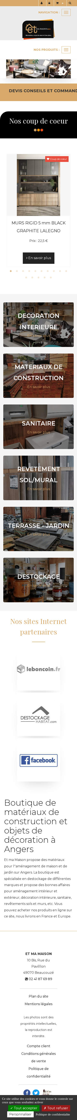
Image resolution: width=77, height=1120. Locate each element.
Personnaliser (20, 1114)
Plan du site (38, 996)
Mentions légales (38, 1004)
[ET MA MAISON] (38, 23)
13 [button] (39, 277)
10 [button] (66, 271)
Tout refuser (57, 1108)
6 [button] (42, 271)
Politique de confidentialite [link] (53, 1114)
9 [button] (60, 271)
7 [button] (48, 271)
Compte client (38, 1046)
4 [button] (29, 271)
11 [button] (26, 277)
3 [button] (23, 271)
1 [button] (11, 271)
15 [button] (51, 277)
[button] (9, 65)
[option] (38, 210)
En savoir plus (39, 258)
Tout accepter (25, 1108)
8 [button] (54, 271)
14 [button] (45, 277)
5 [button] (35, 271)
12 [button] (32, 277)
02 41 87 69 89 (40, 979)
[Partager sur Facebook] (27, 1093)
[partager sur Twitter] (36, 1093)
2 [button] (17, 271)
